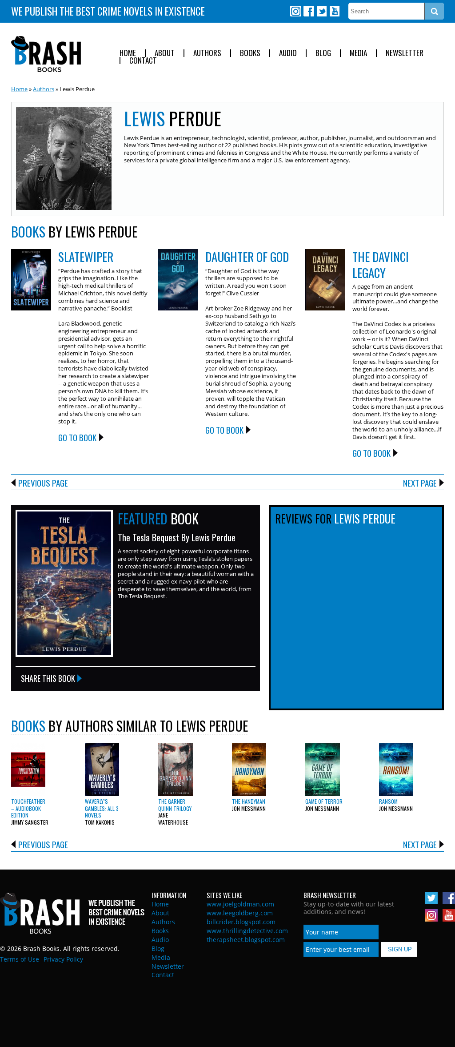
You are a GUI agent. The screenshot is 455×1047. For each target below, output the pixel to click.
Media (358, 53)
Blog (323, 53)
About (165, 53)
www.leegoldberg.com (240, 913)
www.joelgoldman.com (240, 904)
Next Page (420, 482)
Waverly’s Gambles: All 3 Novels (102, 808)
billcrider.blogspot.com (241, 922)
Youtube (334, 11)
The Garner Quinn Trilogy (175, 804)
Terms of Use (19, 959)
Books (250, 53)
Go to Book (77, 437)
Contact (143, 60)
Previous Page (43, 482)
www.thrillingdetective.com (247, 930)
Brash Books (46, 54)
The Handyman (248, 801)
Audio (288, 53)
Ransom (388, 801)
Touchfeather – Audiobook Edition (28, 808)
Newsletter (404, 53)
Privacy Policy (63, 959)
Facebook (308, 11)
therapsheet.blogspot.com (246, 939)
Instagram (295, 11)
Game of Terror (324, 801)
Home (128, 53)
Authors (207, 53)
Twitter (321, 11)
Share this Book (48, 678)
